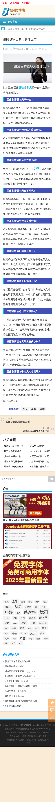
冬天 (29, 87)
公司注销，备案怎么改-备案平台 (20, 676)
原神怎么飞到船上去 (14, 695)
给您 (44, 628)
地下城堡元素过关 (12, 451)
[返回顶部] (51, 717)
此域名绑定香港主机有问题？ (16, 461)
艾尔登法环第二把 (12, 456)
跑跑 (6, 643)
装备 (7, 638)
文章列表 (14, 2)
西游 (14, 638)
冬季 (36, 169)
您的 (18, 613)
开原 (43, 607)
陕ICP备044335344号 (41, 728)
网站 (14, 633)
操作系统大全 (10, 401)
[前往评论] (51, 709)
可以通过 (8, 607)
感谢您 (30, 612)
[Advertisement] (27, 774)
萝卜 (42, 633)
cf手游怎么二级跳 (13, 705)
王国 (6, 628)
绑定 (36, 628)
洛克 (15, 623)
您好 (9, 612)
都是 (13, 643)
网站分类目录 (46, 725)
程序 (29, 628)
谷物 (21, 87)
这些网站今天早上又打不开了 (16, 446)
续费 (6, 633)
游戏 (23, 622)
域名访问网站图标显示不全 (16, 466)
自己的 (23, 633)
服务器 (43, 617)
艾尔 (33, 632)
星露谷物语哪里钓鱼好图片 (19, 421)
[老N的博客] (27, 11)
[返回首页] (51, 702)
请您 (30, 638)
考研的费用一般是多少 (15, 690)
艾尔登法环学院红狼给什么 (41, 461)
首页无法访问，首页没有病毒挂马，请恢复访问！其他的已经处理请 (41, 456)
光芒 (45, 601)
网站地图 (19, 728)
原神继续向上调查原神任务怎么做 (21, 700)
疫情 (22, 628)
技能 (7, 617)
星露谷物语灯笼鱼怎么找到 (36, 431)
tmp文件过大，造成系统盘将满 (41, 451)
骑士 (20, 643)
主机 (7, 601)
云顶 (23, 601)
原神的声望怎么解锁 (14, 666)
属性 (36, 607)
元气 (30, 601)
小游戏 (28, 607)
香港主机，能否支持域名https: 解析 (41, 466)
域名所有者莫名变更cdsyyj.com (20, 671)
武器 (7, 623)
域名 (18, 606)
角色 (22, 638)
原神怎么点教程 (36, 446)
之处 (14, 601)
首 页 (4, 2)
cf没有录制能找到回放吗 (16, 680)
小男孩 (27, 743)
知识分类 (26, 2)
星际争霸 (32, 618)
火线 (33, 623)
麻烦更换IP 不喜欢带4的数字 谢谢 (21, 685)
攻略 (15, 617)
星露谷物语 (13, 28)
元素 (37, 601)
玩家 (14, 628)
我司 (43, 611)
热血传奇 (42, 623)
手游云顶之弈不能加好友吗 (17, 661)
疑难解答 (27, 728)
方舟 (22, 617)
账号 (46, 638)
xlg (10, 49)
